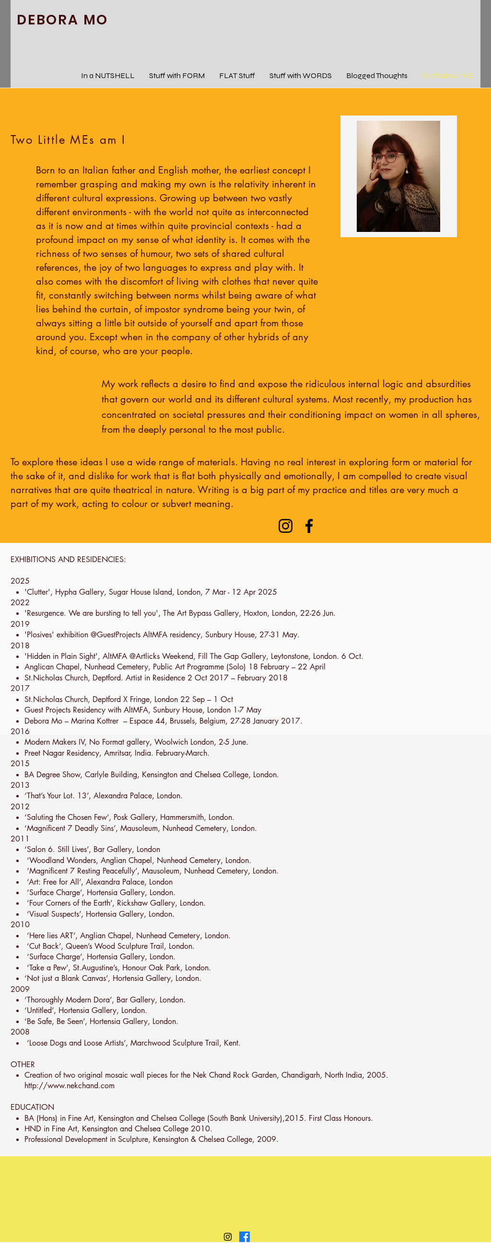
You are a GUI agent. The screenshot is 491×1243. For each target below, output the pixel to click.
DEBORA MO (62, 20)
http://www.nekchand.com (69, 1086)
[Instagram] (285, 526)
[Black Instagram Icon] (227, 1236)
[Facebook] (309, 526)
